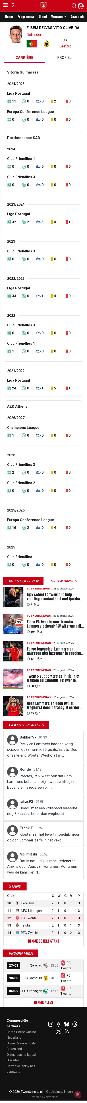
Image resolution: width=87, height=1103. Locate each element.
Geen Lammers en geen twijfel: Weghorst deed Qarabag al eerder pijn (53, 705)
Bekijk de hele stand (43, 941)
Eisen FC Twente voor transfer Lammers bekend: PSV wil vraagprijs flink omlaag (55, 624)
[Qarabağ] (45, 965)
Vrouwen (57, 16)
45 (32, 713)
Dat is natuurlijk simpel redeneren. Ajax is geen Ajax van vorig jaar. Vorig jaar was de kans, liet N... (42, 866)
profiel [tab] (64, 57)
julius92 (27, 801)
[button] (74, 6)
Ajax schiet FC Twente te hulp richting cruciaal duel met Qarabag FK (54, 597)
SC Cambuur (33, 978)
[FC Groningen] (45, 991)
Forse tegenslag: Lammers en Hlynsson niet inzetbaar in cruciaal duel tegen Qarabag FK (54, 651)
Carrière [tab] (24, 57)
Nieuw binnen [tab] (63, 581)
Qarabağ (36, 965)
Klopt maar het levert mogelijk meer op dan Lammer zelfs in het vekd (43, 837)
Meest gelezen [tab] (23, 581)
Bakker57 (28, 737)
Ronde (26, 769)
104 (33, 631)
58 (32, 686)
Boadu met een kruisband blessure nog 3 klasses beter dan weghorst (42, 811)
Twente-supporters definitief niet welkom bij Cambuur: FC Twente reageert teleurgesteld (53, 678)
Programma (25, 16)
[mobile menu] (5, 6)
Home (9, 16)
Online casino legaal (21, 1055)
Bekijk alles (43, 1002)
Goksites (13, 1060)
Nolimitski (29, 854)
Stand (42, 16)
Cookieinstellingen (59, 1092)
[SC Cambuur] (45, 978)
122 (33, 659)
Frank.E (27, 828)
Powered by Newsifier (43, 1097)
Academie (78, 16)
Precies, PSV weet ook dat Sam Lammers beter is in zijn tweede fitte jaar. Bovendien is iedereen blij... (42, 782)
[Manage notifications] (77, 1094)
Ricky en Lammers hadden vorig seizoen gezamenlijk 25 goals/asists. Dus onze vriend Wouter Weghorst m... (42, 749)
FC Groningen (32, 991)
